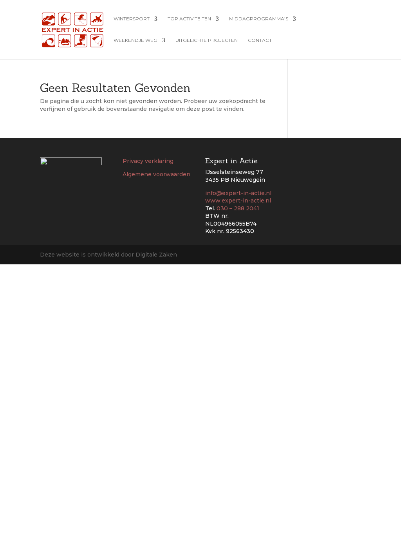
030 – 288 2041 (238, 208)
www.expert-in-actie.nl (238, 200)
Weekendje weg (135, 40)
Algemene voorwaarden (156, 174)
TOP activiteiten (189, 19)
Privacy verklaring (148, 160)
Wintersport (132, 19)
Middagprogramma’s (258, 19)
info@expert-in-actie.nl (238, 193)
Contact (260, 40)
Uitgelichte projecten (206, 40)
